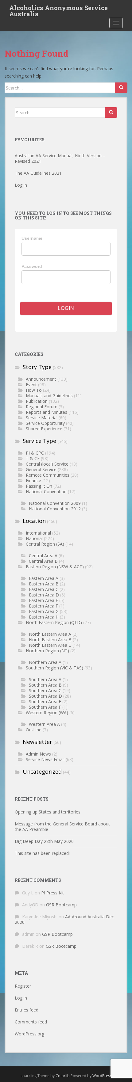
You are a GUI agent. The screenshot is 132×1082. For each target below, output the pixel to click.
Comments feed (31, 1022)
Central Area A (43, 555)
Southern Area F (45, 707)
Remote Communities (47, 475)
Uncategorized (42, 771)
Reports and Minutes (46, 412)
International (38, 533)
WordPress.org (29, 1034)
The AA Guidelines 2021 (38, 173)
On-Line (33, 730)
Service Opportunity (45, 423)
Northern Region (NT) (47, 650)
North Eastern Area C (50, 645)
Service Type (39, 440)
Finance (33, 480)
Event (31, 384)
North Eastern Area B (50, 639)
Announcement (41, 379)
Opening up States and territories (47, 812)
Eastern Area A (43, 578)
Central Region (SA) (45, 544)
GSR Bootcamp (61, 905)
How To (34, 390)
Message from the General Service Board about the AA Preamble (62, 826)
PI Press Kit (52, 893)
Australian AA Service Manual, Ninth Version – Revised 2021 (60, 158)
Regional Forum (41, 407)
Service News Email (45, 759)
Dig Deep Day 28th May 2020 (44, 841)
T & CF (33, 458)
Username (31, 238)
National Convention (46, 491)
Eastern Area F (43, 606)
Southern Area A (45, 679)
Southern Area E (45, 701)
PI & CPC (35, 453)
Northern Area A (45, 662)
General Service (41, 469)
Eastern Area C (43, 589)
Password (31, 266)
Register (23, 986)
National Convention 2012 (55, 509)
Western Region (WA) (47, 712)
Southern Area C (45, 690)
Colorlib (63, 1075)
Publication (37, 401)
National (34, 538)
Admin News (38, 754)
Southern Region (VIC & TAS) (54, 668)
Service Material (41, 418)
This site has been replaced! (42, 853)
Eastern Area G (44, 611)
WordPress (102, 1075)
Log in (21, 185)
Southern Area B (45, 685)
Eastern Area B (44, 584)
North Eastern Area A (50, 634)
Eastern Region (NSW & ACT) (55, 567)
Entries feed (26, 1010)
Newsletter (37, 741)
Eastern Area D (44, 595)
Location (34, 520)
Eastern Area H (44, 617)
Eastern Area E (43, 600)
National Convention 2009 (55, 503)
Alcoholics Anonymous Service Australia (58, 9)
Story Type (37, 367)
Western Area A (44, 724)
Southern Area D (45, 696)
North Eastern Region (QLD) (54, 622)
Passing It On (39, 486)
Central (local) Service (47, 464)
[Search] (121, 87)
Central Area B (43, 561)
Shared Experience (44, 429)
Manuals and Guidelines (49, 395)
